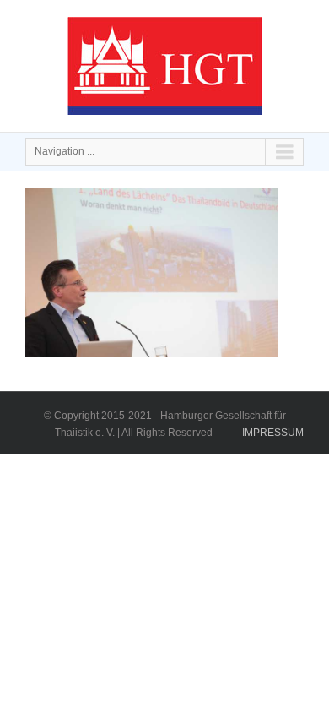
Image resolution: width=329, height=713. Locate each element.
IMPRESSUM (273, 432)
